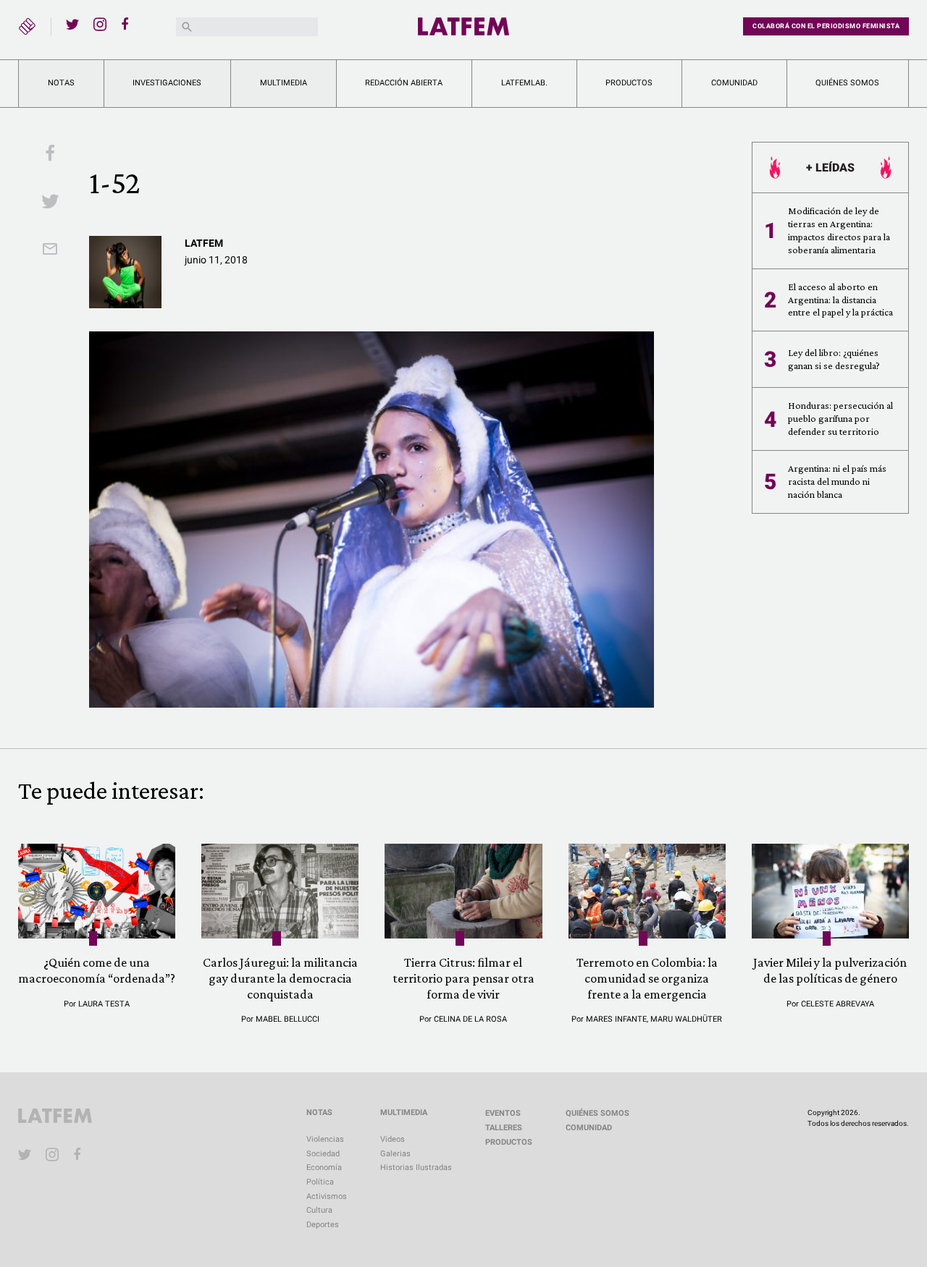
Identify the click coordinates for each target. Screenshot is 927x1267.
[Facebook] (127, 23)
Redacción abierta (403, 83)
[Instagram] (99, 23)
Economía (324, 1167)
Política (320, 1182)
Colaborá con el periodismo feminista (825, 26)
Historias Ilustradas (416, 1167)
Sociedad (323, 1153)
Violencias (325, 1139)
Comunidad (734, 83)
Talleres (503, 1127)
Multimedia (283, 83)
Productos (629, 83)
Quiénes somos (847, 83)
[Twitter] (72, 23)
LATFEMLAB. (524, 83)
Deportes (322, 1224)
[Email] (50, 250)
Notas (61, 83)
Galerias (395, 1153)
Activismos (326, 1196)
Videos (392, 1139)
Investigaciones (167, 83)
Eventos (503, 1113)
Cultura (319, 1210)
